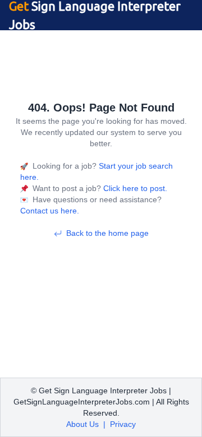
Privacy (123, 424)
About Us (82, 424)
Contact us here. (49, 210)
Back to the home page (107, 233)
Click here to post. (134, 188)
